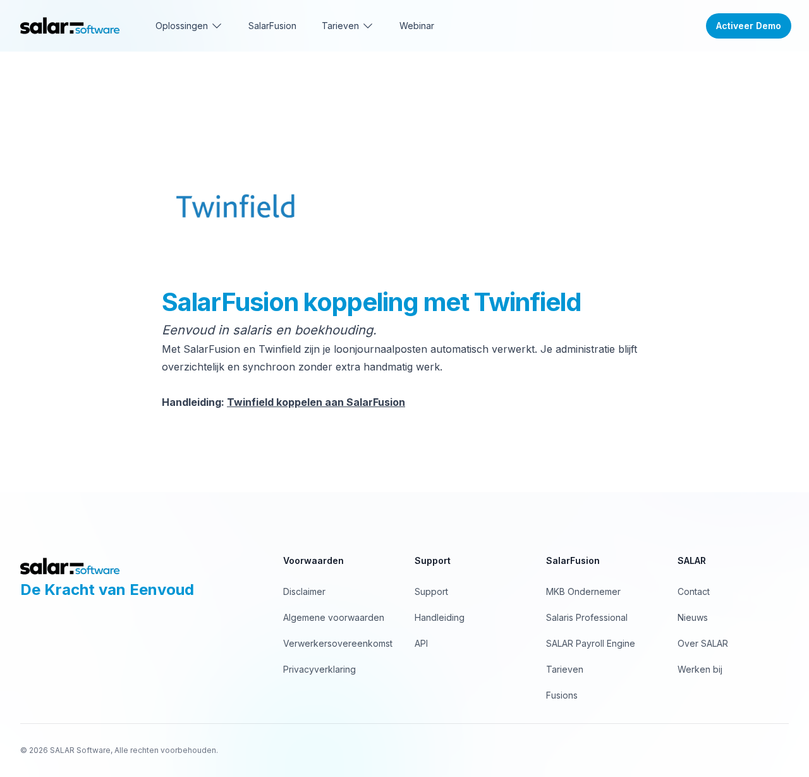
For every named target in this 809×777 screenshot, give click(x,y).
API (421, 643)
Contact (694, 591)
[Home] (70, 26)
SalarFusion (272, 25)
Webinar (416, 25)
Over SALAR (703, 643)
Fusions (562, 695)
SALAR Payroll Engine (590, 643)
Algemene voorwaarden (333, 617)
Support (431, 591)
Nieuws (693, 617)
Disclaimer (304, 591)
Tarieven (564, 669)
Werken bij (700, 669)
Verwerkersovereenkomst (337, 643)
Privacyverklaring (319, 669)
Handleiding (440, 617)
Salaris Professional (587, 617)
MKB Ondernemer (583, 591)
